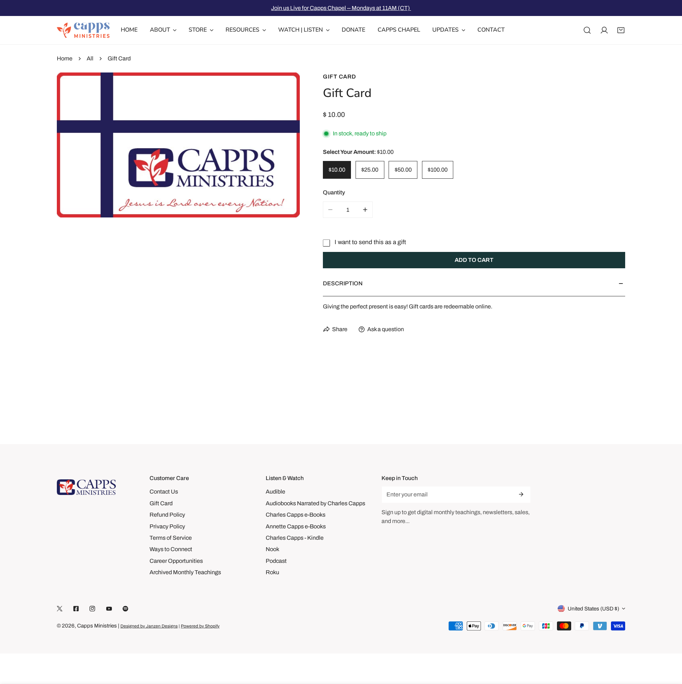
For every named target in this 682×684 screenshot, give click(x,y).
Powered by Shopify (200, 626)
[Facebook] (76, 608)
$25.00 (369, 170)
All (90, 58)
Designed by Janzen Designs (149, 626)
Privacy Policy (167, 526)
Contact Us (164, 492)
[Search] (587, 30)
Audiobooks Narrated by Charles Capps (315, 503)
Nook (272, 549)
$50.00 (403, 170)
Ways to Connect (171, 549)
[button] (620, 30)
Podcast (276, 561)
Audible (275, 492)
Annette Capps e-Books (296, 526)
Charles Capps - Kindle (295, 538)
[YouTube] (109, 608)
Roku (272, 572)
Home (64, 58)
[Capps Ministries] (83, 30)
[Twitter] (60, 608)
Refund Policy (167, 515)
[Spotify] (125, 608)
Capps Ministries (97, 626)
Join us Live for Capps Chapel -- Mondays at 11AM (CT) (341, 8)
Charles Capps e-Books (295, 515)
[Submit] (521, 494)
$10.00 (337, 170)
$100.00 (438, 170)
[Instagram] (92, 608)
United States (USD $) (593, 609)
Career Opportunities (176, 561)
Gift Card (339, 77)
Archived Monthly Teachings (185, 572)
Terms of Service (171, 538)
